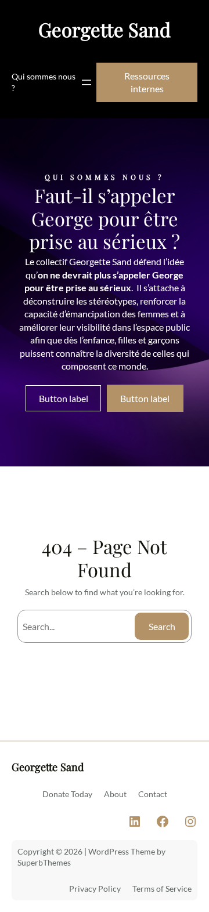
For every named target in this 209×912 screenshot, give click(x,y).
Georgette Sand (104, 29)
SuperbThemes (44, 862)
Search (162, 626)
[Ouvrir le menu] (86, 82)
